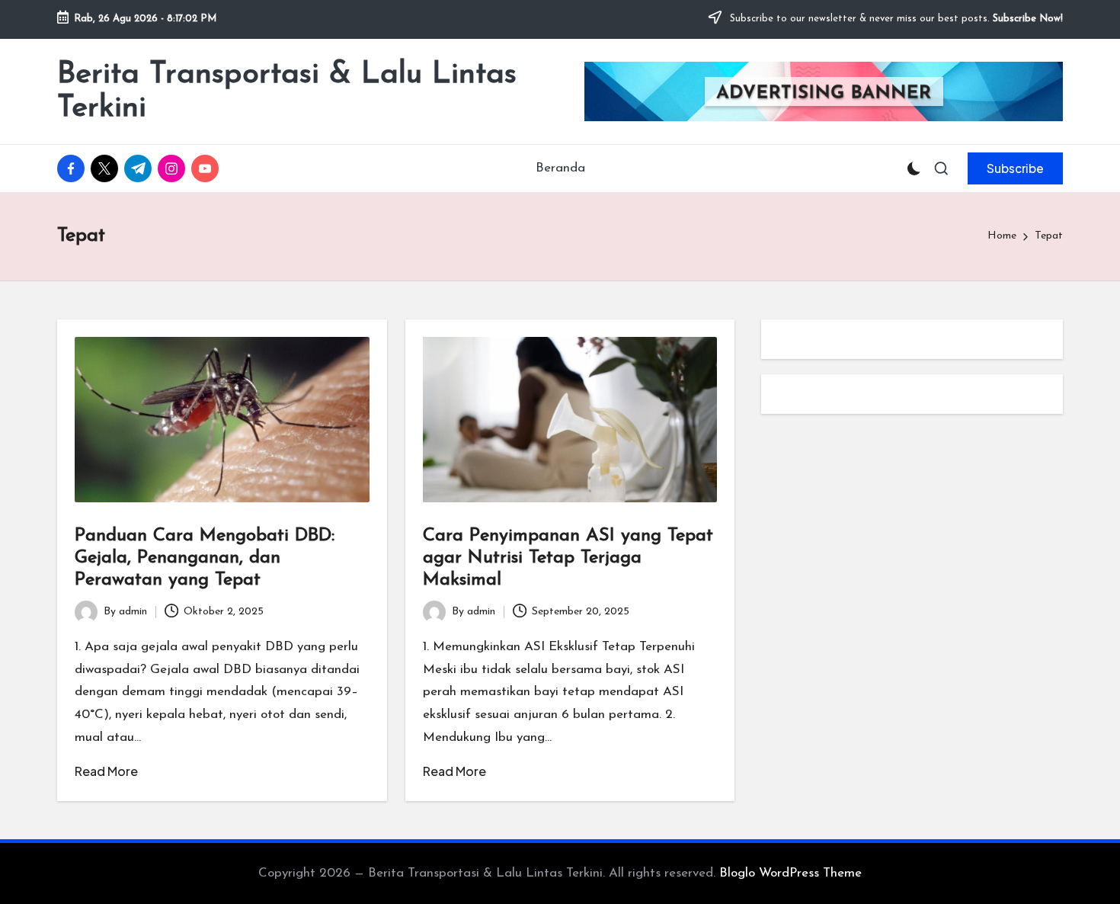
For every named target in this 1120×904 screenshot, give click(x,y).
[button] (1015, 168)
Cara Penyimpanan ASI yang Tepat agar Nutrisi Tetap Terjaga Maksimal (568, 558)
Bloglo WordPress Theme (790, 873)
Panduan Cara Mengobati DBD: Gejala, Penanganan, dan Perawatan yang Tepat (204, 558)
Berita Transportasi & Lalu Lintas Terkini (287, 91)
